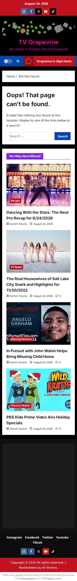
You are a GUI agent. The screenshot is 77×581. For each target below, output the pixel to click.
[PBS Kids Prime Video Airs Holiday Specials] (38, 390)
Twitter (47, 537)
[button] (17, 61)
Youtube (62, 537)
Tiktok (37, 542)
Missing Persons (21, 339)
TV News (16, 267)
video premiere (27, 578)
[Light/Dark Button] (8, 61)
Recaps (15, 200)
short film (19, 575)
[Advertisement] (38, 486)
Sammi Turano (18, 224)
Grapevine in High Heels (54, 61)
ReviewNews (28, 567)
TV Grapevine (38, 42)
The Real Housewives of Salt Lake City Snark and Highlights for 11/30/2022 (37, 284)
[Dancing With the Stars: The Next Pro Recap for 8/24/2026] (38, 185)
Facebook (32, 537)
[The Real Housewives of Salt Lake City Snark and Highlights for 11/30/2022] (38, 251)
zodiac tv (51, 578)
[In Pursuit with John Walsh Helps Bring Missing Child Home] (38, 323)
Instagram (14, 537)
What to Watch (20, 405)
